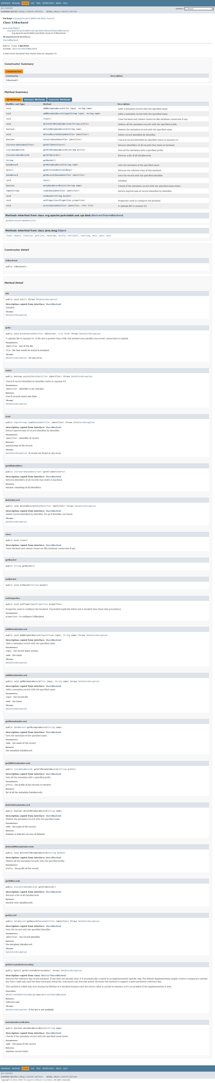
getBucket (48, 160)
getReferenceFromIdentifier (21, 220)
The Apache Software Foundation (38, 1080)
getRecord (48, 175)
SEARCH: (179, 9)
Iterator (11, 145)
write (46, 205)
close (46, 119)
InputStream (70, 113)
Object (62, 230)
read (45, 191)
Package (16, 3)
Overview (5, 3)
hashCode (51, 235)
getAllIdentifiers (53, 145)
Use (32, 3)
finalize (28, 235)
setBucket (48, 196)
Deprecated (48, 3)
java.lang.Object (11, 28)
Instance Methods (34, 99)
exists (46, 139)
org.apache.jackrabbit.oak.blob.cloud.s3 (34, 18)
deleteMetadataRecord (55, 129)
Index (58, 3)
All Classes (7, 8)
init (45, 180)
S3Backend (11, 80)
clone (9, 235)
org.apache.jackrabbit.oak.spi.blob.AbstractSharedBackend (38, 30)
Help (65, 3)
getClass (39, 235)
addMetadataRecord (53, 108)
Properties (65, 200)
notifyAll (73, 235)
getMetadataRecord (53, 165)
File (66, 108)
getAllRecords (50, 155)
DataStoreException (46, 299)
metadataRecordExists (55, 185)
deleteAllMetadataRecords (57, 124)
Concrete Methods (59, 99)
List (8, 150)
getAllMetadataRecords (55, 150)
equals (17, 235)
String (81, 108)
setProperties (50, 200)
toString (85, 235)
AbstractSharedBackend (24, 49)
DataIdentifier (66, 134)
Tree (38, 3)
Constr (29, 12)
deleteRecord (50, 134)
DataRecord (18, 150)
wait (94, 235)
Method (39, 12)
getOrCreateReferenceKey (56, 170)
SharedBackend (10, 40)
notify (61, 235)
